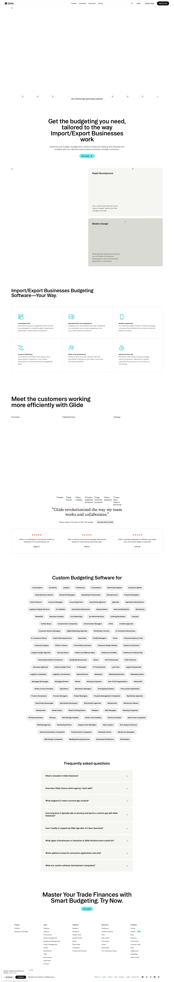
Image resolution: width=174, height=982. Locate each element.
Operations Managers (83, 689)
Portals (46, 948)
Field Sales (47, 960)
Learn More (13, 973)
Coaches (135, 616)
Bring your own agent (21, 931)
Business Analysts (57, 616)
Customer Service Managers (49, 631)
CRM (45, 954)
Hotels (95, 660)
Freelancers (80, 588)
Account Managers (55, 602)
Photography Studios (106, 689)
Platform (17, 928)
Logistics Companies (38, 674)
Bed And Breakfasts (121, 609)
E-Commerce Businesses (125, 631)
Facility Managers (99, 638)
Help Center (105, 938)
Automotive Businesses (81, 609)
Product (74, 3)
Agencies (115, 602)
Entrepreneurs (112, 595)
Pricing (100, 3)
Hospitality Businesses (78, 660)
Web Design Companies (53, 739)
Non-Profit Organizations (117, 681)
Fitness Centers (61, 645)
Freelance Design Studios (107, 645)
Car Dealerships (76, 616)
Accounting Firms (76, 602)
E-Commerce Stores (39, 638)
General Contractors (131, 645)
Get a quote (25, 70)
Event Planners (36, 602)
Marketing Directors (116, 674)
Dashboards (48, 951)
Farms (115, 638)
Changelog (133, 954)
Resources (92, 3)
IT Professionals (99, 667)
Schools (52, 717)
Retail (74, 941)
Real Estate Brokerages (44, 703)
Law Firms (116, 667)
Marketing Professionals (90, 595)
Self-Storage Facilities (70, 717)
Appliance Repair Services (39, 609)
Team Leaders (108, 725)
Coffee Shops (46, 624)
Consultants (96, 588)
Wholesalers (125, 739)
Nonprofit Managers (67, 595)
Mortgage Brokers (62, 681)
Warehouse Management (52, 941)
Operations (64, 689)
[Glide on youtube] (142, 977)
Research (133, 938)
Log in (139, 3)
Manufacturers (82, 674)
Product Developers (39, 696)
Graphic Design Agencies (41, 652)
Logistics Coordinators (61, 674)
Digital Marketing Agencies (77, 631)
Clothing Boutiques (117, 616)
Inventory (46, 928)
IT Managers (81, 667)
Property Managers (131, 595)
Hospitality (76, 948)
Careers (133, 931)
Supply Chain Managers (87, 725)
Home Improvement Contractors (50, 660)
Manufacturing (77, 938)
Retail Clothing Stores (77, 710)
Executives (82, 638)
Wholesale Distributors (105, 739)
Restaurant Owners (131, 703)
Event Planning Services (62, 638)
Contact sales (149, 3)
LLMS (128, 977)
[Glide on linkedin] (154, 977)
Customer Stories (107, 931)
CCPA (31, 970)
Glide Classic (134, 957)
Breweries (39, 616)
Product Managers (60, 696)
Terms (104, 977)
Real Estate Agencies (135, 696)
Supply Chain (76, 935)
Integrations (134, 951)
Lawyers (66, 588)
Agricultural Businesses (135, 602)
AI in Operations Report (109, 951)
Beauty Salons (101, 609)
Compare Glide (135, 944)
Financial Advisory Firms (133, 638)
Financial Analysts (42, 645)
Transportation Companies (81, 732)
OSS (115, 977)
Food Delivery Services (82, 645)
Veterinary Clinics (104, 732)
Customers (82, 3)
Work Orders (48, 957)
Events (104, 944)
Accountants (37, 588)
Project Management (50, 944)
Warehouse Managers (126, 732)
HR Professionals (111, 660)
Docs (103, 935)
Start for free (163, 3)
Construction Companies (67, 624)
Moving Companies (94, 681)
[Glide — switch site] (10, 3)
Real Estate (76, 944)
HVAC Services (130, 660)
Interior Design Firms (62, 667)
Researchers (112, 703)
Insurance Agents (135, 588)
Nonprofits (138, 681)
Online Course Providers (44, 689)
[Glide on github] (159, 977)
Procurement (48, 935)
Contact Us (135, 977)
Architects (53, 588)
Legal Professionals (133, 667)
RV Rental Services (36, 717)
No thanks (9, 977)
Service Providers (114, 717)
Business (75, 928)
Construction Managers (93, 624)
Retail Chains (57, 710)
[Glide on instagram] (146, 977)
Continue (21, 977)
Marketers (99, 674)
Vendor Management (50, 938)
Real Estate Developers (69, 703)
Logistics (46, 931)
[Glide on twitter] (150, 977)
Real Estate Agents (114, 588)
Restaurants (41, 710)
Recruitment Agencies (92, 703)
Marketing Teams (137, 674)
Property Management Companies (107, 696)
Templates (105, 928)
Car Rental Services (96, 616)
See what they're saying (105, 522)
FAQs (132, 948)
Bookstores (140, 609)
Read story (18, 468)
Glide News (105, 948)
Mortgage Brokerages (40, 681)
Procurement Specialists (130, 689)
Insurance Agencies (40, 667)
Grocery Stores (62, 652)
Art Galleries (60, 609)
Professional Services (79, 951)
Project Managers (81, 696)
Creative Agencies (126, 624)
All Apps (46, 964)
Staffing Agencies (44, 725)
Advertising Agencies (97, 602)
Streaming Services (64, 725)
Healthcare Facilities (109, 652)
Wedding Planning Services (79, 739)
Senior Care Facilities (93, 717)
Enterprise (75, 931)
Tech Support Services (128, 725)
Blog (131, 935)
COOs (110, 624)
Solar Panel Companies (137, 717)
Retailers (95, 710)
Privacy (110, 977)
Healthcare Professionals (133, 652)
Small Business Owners (44, 595)
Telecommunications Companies (52, 732)
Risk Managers (110, 710)
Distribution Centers (101, 631)
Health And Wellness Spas (85, 652)
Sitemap (121, 977)
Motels (77, 681)
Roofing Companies (130, 710)
